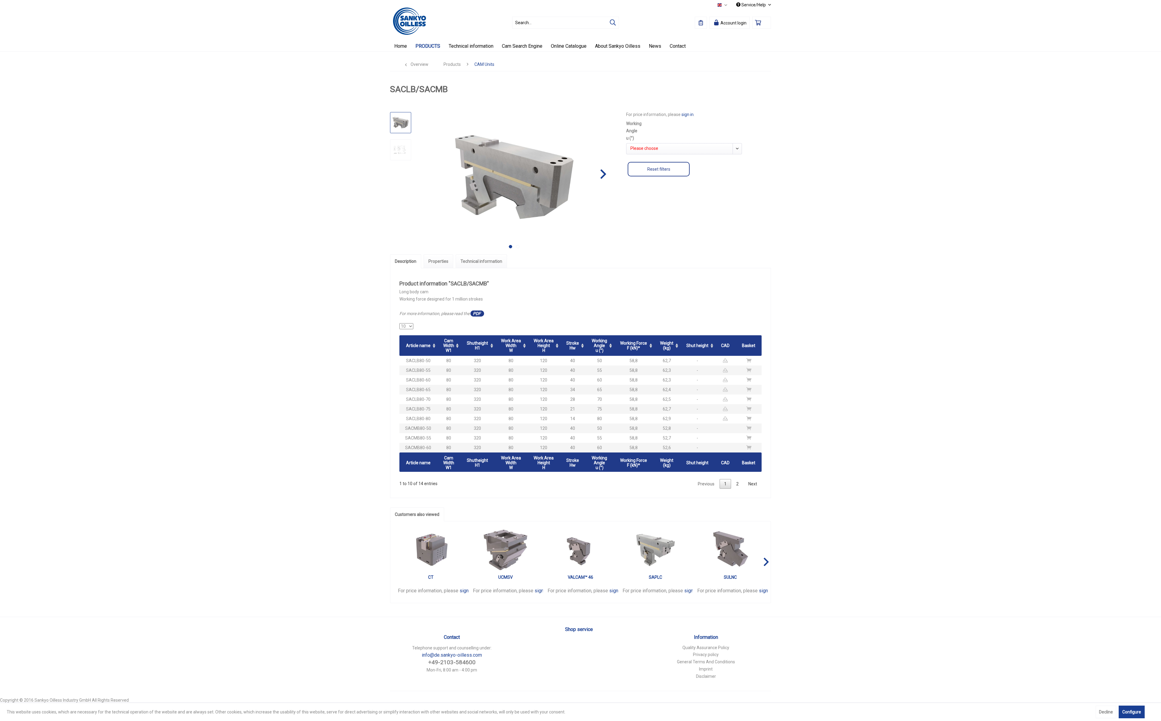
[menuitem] (565, 23)
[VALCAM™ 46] (580, 550)
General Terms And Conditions (706, 661)
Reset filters (658, 169)
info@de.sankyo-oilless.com (452, 655)
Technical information (481, 261)
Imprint (706, 669)
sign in (687, 114)
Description (405, 261)
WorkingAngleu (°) (599, 345)
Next (752, 483)
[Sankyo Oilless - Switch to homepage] (409, 21)
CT (431, 577)
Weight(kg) (666, 345)
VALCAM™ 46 (580, 577)
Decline (1106, 712)
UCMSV (505, 577)
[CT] (431, 550)
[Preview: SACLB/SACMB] (400, 122)
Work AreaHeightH (544, 345)
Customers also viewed (417, 514)
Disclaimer (706, 676)
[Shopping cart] (761, 23)
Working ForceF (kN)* (633, 345)
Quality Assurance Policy (705, 647)
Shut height (697, 345)
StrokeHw (572, 345)
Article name (418, 345)
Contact (452, 637)
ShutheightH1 (477, 345)
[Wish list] (701, 23)
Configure (1131, 712)
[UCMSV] (506, 550)
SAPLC (655, 577)
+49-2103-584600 (452, 662)
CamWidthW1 (448, 345)
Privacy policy (706, 654)
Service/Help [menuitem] (753, 4)
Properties (438, 261)
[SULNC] (730, 550)
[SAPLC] (655, 550)
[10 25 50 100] (406, 326)
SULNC (730, 577)
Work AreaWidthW (511, 345)
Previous (706, 483)
